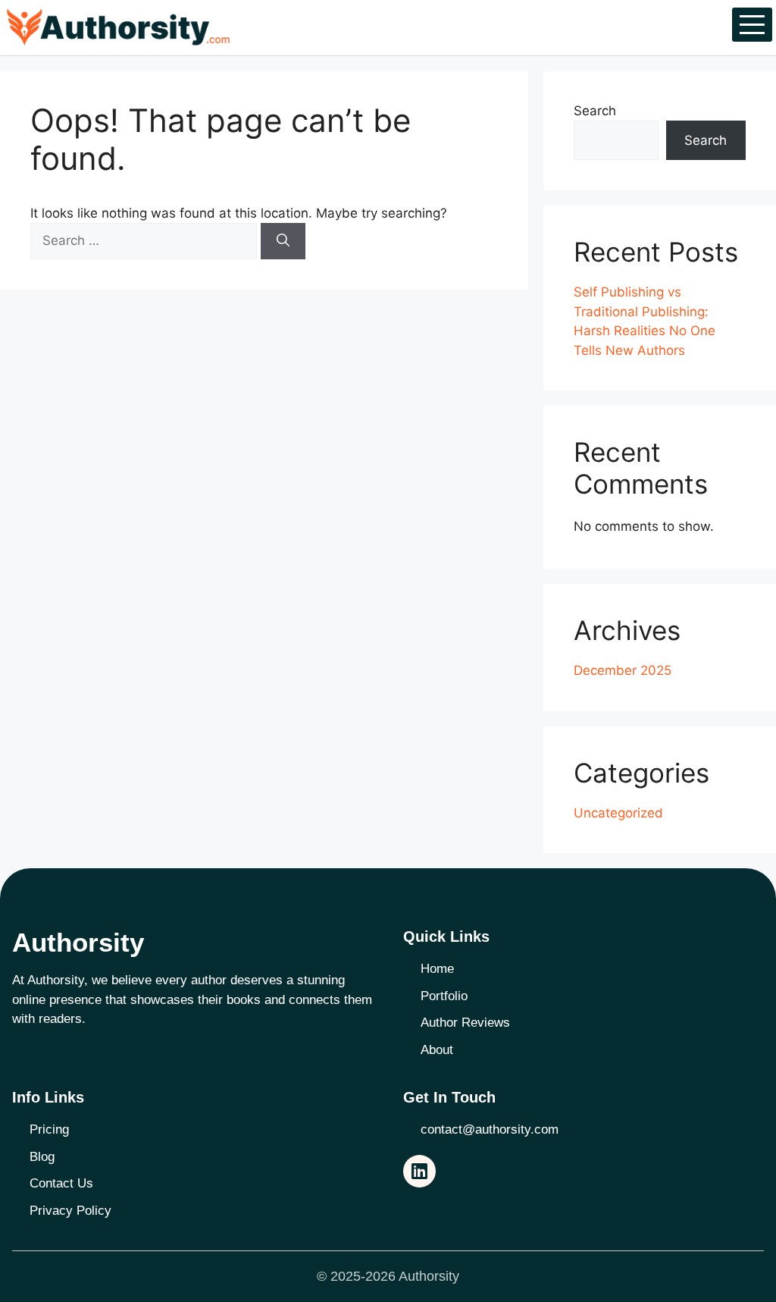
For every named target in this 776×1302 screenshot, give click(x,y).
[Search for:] (145, 240)
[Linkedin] (419, 1171)
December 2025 (622, 670)
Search (595, 110)
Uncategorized (618, 812)
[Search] (283, 241)
